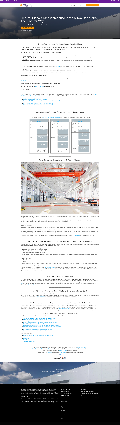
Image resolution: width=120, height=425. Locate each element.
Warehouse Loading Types (29, 341)
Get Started (23, 80)
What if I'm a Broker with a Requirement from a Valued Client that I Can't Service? (39, 104)
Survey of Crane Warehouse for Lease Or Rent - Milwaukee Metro (36, 98)
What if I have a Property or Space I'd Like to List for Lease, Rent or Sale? (38, 103)
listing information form (40, 296)
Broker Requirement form (64, 308)
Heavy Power (26, 339)
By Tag (62, 407)
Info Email (50, 352)
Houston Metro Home (65, 389)
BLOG (81, 5)
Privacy (62, 416)
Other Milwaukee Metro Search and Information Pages (34, 106)
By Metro (63, 406)
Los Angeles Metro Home (66, 397)
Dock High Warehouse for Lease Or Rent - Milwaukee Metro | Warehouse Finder (41, 325)
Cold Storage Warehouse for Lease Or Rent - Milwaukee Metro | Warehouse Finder (41, 321)
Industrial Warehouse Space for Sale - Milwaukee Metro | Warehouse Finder (40, 322)
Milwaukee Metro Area (50, 267)
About (62, 418)
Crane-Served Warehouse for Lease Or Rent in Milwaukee (35, 99)
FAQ (61, 413)
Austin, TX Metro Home (66, 399)
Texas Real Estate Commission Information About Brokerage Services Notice (89, 393)
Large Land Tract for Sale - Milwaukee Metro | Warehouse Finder (37, 319)
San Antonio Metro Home (66, 393)
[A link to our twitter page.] (60, 355)
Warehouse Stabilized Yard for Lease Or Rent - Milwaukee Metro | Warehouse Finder (42, 326)
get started (57, 66)
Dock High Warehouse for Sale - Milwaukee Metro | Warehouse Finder (38, 323)
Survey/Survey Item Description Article (51, 117)
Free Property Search (92, 5)
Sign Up (82, 406)
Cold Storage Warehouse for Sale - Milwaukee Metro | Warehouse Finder (39, 318)
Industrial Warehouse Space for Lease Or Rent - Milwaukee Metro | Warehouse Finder (42, 328)
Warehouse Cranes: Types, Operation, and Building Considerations (38, 335)
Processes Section (39, 86)
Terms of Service (64, 415)
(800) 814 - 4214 (63, 350)
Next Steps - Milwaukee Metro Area (30, 102)
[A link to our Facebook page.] (59, 355)
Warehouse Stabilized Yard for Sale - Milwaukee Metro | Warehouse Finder (39, 330)
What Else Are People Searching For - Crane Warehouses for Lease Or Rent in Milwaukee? (41, 100)
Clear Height (26, 338)
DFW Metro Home (65, 391)
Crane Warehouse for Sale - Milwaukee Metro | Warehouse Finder (37, 329)
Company (74, 5)
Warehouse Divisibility (28, 337)
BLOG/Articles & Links (25, 392)
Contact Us (63, 352)
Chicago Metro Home (65, 395)
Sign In (82, 404)
